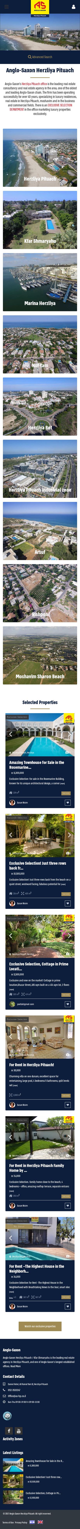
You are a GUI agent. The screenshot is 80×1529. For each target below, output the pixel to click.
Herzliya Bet (40, 427)
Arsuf (40, 552)
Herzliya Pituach (40, 179)
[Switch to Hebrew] (31, 1521)
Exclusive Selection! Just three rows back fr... (37, 865)
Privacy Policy (21, 1522)
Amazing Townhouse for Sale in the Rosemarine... (36, 765)
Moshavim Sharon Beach (40, 676)
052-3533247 (14, 1390)
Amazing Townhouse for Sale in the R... (45, 1461)
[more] (62, 783)
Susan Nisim (22, 802)
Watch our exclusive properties (40, 1326)
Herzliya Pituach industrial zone (40, 490)
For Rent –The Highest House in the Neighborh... (36, 1269)
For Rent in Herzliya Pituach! (31, 1065)
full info (66, 793)
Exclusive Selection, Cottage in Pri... (43, 1493)
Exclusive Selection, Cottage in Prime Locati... (38, 966)
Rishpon (40, 614)
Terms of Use (8, 1522)
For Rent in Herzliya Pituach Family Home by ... (36, 1168)
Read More (15, 1366)
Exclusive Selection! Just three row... (44, 1477)
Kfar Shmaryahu (40, 241)
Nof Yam (40, 365)
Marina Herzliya (40, 303)
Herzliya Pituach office (34, 84)
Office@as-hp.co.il (17, 1396)
